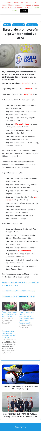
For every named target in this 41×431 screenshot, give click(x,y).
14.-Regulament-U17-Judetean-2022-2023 (18, 296)
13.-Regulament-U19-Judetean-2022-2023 (18, 291)
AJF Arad (7, 25)
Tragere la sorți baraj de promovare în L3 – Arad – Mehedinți (9, 314)
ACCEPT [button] (24, 11)
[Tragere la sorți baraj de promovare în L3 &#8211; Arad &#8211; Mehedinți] (9, 306)
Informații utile (32, 25)
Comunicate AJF (18, 25)
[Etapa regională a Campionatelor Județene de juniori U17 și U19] (10, 342)
